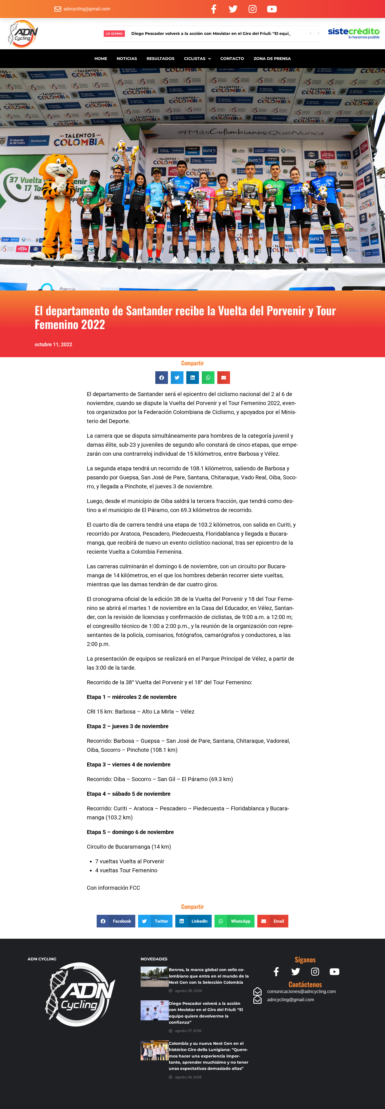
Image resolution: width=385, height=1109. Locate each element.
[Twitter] (233, 9)
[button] (161, 377)
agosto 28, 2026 (188, 991)
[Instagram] (253, 9)
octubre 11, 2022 (53, 344)
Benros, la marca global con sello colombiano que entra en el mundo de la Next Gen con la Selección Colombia (209, 976)
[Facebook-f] (214, 9)
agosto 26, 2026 (188, 1077)
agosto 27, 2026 (188, 1030)
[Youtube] (272, 9)
